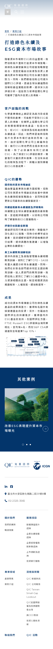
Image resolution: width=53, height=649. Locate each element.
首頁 (7, 31)
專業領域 (10, 572)
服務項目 (31, 517)
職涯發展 (9, 530)
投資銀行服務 (33, 561)
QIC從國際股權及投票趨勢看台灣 (33, 606)
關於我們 (10, 517)
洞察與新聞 (32, 572)
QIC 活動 (32, 635)
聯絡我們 (10, 635)
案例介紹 (17, 31)
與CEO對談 (32, 615)
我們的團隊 (10, 524)
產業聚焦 (9, 578)
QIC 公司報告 (33, 584)
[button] (23, 444)
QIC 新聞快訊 (33, 578)
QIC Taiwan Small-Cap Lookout (33, 593)
